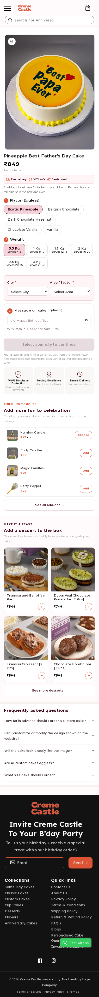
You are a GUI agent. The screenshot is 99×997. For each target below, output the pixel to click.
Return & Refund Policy (71, 917)
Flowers (11, 917)
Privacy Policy (63, 899)
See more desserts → (49, 690)
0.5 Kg (14, 249)
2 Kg (82, 249)
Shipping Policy (64, 911)
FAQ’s (56, 923)
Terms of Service (29, 991)
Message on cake (30, 310)
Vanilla (52, 229)
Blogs (56, 929)
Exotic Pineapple (23, 209)
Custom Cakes (17, 899)
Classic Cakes (17, 893)
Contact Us (60, 887)
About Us (59, 893)
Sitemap (73, 991)
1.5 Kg (59, 249)
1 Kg (37, 249)
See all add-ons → (49, 505)
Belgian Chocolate (64, 209)
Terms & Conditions (68, 905)
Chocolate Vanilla (22, 229)
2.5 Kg (14, 263)
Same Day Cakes (19, 887)
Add (86, 452)
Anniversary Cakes (21, 923)
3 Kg (37, 263)
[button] (87, 7)
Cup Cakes (14, 905)
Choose (83, 435)
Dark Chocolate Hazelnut (29, 219)
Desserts (12, 911)
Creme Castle (30, 979)
